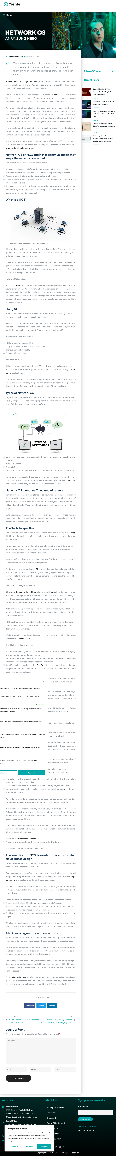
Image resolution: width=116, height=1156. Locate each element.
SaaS (44, 326)
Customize (14, 1147)
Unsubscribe (52, 1118)
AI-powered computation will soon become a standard (31, 592)
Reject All (29, 1147)
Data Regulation (53, 1138)
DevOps (40, 665)
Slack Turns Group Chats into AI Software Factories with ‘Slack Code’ (104, 113)
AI (37, 569)
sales (65, 789)
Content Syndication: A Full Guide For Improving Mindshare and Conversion (104, 126)
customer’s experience (28, 838)
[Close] (43, 681)
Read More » (96, 98)
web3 (72, 532)
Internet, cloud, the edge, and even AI (23, 81)
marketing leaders (17, 977)
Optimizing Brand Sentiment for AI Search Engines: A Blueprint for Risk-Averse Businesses (104, 138)
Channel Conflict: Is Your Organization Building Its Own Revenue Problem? (103, 91)
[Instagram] (64, 1147)
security (71, 480)
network (58, 94)
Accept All (44, 1147)
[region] (29, 1138)
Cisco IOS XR (24, 638)
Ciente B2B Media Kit (56, 1123)
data (18, 285)
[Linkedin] (56, 1147)
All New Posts (52, 1133)
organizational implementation (19, 148)
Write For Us (52, 1128)
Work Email (83, 1106)
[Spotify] (60, 1147)
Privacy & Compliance (56, 1107)
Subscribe (50, 1112)
